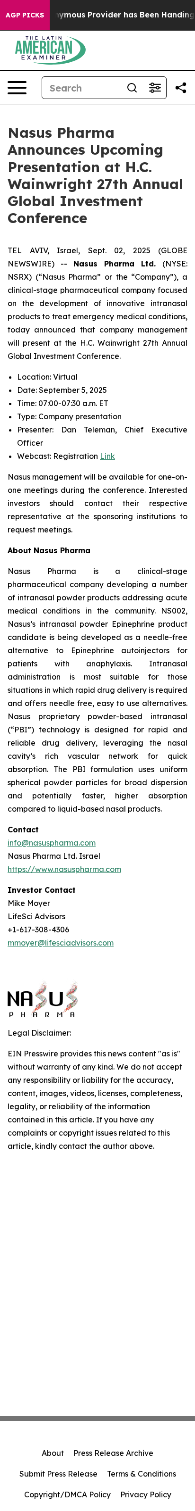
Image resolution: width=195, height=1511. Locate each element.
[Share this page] (180, 87)
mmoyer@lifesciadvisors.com (61, 942)
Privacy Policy (145, 1494)
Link (107, 456)
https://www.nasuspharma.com (64, 869)
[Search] (132, 88)
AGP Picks (25, 15)
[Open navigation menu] (17, 87)
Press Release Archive (113, 1453)
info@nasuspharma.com (52, 842)
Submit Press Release (58, 1473)
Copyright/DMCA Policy (67, 1494)
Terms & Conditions (141, 1473)
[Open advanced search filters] (154, 88)
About (53, 1453)
